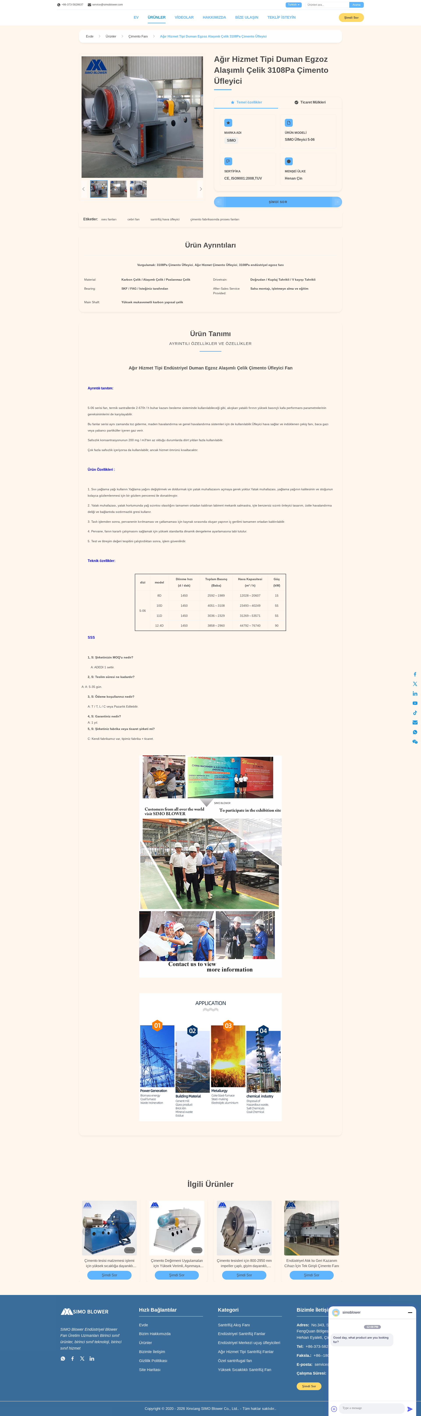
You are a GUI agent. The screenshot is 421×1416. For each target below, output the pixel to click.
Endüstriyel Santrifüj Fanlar (241, 1334)
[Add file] (334, 1409)
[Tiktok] (415, 713)
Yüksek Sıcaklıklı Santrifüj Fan (244, 1370)
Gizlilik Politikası (153, 1361)
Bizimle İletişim (152, 1352)
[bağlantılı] (415, 693)
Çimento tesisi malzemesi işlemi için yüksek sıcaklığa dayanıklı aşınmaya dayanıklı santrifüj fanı (109, 1264)
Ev (136, 17)
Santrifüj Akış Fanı (234, 1325)
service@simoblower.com (107, 4)
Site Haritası (150, 1370)
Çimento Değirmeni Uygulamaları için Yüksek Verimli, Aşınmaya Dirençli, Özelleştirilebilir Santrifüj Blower (177, 1264)
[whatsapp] (415, 732)
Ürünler (157, 17)
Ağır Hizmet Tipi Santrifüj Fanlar (246, 1352)
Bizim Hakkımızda (155, 1334)
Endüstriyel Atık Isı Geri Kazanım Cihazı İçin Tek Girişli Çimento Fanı (311, 1263)
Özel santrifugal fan (235, 1361)
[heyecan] (415, 684)
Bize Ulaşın (246, 17)
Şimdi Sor (351, 17)
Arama (356, 4)
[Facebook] (415, 674)
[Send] (410, 1409)
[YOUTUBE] (415, 703)
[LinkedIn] (92, 1359)
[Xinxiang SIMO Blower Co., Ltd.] (84, 1319)
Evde (143, 1325)
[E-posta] (415, 722)
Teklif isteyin (282, 17)
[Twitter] (82, 1359)
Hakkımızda (214, 17)
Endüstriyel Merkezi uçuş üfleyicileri (249, 1343)
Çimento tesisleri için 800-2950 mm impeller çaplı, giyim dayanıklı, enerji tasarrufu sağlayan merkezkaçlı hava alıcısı (244, 1264)
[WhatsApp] (63, 1359)
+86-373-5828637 (72, 4)
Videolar (184, 17)
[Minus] (410, 1312)
